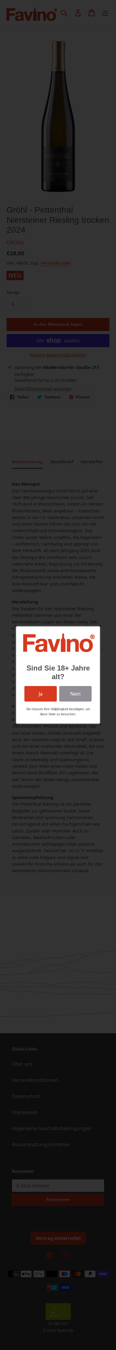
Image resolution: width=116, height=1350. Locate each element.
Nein (75, 694)
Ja (41, 694)
